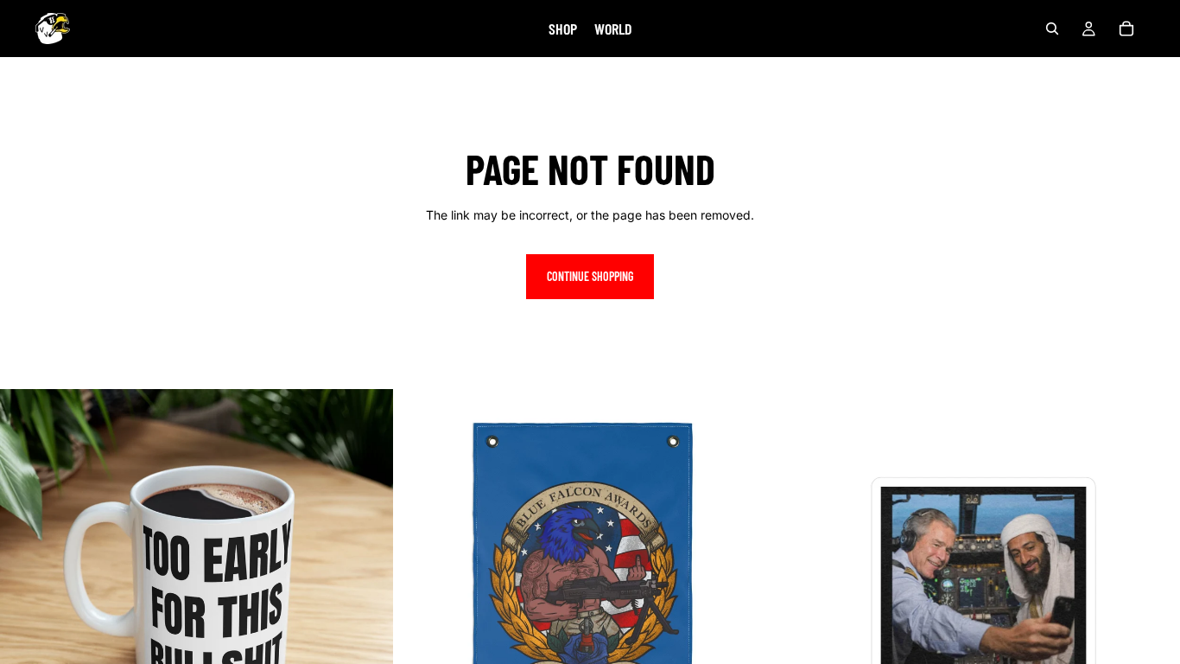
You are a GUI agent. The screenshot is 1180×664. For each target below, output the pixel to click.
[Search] (1052, 29)
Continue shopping (590, 276)
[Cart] (1126, 29)
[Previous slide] (26, 586)
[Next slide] (367, 586)
